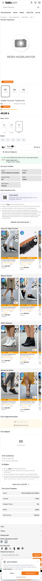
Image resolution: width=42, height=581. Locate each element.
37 (8, 140)
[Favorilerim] (35, 2)
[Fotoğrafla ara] (38, 7)
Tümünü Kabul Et (30, 573)
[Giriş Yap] (31, 2)
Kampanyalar (4, 535)
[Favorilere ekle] (16, 232)
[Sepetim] (39, 2)
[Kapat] (38, 561)
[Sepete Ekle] (16, 240)
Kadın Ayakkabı (14, 17)
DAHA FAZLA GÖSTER (20, 484)
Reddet (12, 573)
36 (3, 140)
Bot (32, 17)
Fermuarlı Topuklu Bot (7, 20)
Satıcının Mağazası (11, 152)
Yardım (2, 531)
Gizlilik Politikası (7, 569)
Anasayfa (3, 17)
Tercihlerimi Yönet (21, 577)
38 (13, 140)
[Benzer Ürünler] (16, 236)
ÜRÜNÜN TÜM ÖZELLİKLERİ (20, 222)
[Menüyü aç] (3, 2)
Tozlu (8, 204)
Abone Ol (37, 555)
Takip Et (38, 147)
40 (24, 140)
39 (18, 140)
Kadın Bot (25, 17)
